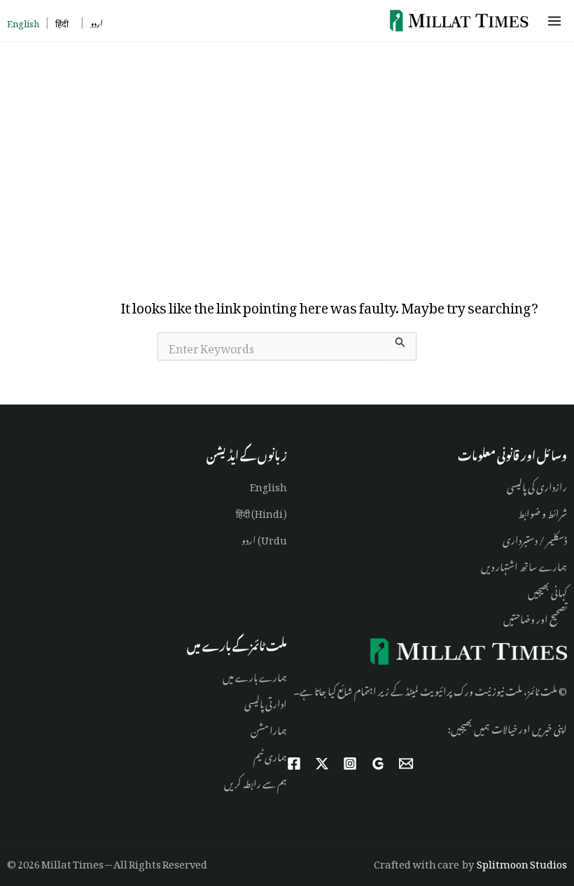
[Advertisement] (287, 147)
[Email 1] (406, 764)
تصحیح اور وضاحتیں (535, 617)
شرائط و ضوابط (542, 511)
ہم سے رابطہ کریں (255, 781)
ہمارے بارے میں (255, 675)
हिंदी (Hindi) (261, 511)
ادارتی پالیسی (265, 701)
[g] (378, 764)
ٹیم (258, 755)
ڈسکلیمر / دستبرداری (535, 538)
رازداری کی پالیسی (537, 484)
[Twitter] (322, 764)
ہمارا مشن (269, 728)
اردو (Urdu (264, 538)
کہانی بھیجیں (547, 590)
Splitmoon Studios (522, 862)
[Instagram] (350, 764)
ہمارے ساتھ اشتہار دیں (524, 564)
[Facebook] (294, 764)
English (268, 484)
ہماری (275, 755)
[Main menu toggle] (557, 21)
